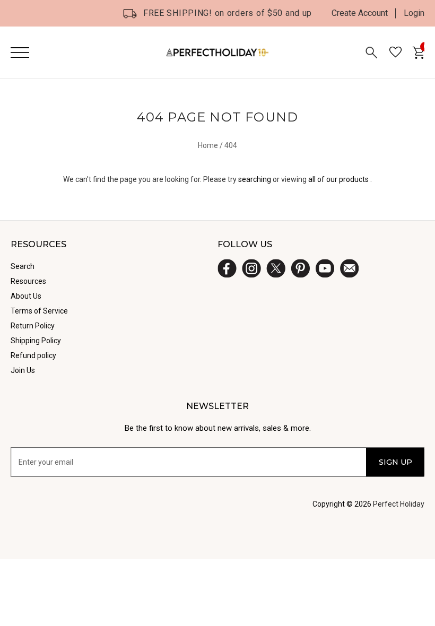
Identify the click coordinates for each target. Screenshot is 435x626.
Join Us (23, 370)
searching (254, 179)
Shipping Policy (36, 340)
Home (208, 145)
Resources (28, 281)
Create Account (360, 13)
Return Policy (33, 325)
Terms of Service (39, 311)
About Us (26, 296)
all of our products (338, 179)
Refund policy (33, 355)
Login (414, 13)
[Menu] (20, 52)
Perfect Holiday (398, 504)
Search (22, 266)
